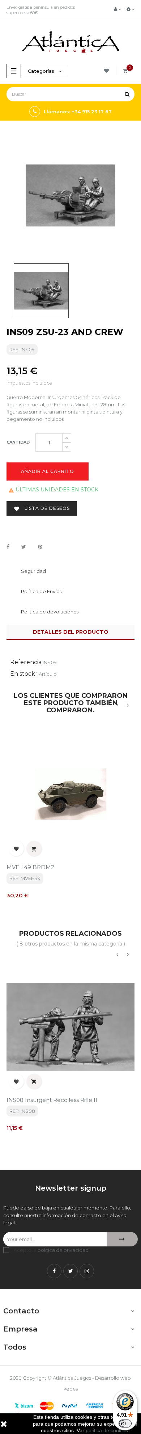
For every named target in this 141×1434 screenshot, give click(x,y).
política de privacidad (63, 1250)
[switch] (125, 1423)
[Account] (117, 9)
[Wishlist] (107, 70)
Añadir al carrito (47, 471)
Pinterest (40, 547)
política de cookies (107, 1430)
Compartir (8, 547)
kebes (71, 1389)
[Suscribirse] (122, 1239)
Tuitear (23, 547)
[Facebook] (54, 1271)
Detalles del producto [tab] (70, 632)
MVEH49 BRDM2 (30, 867)
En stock (22, 673)
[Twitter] (70, 1271)
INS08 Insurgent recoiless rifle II (52, 1100)
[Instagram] (87, 1271)
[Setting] (130, 9)
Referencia (26, 662)
